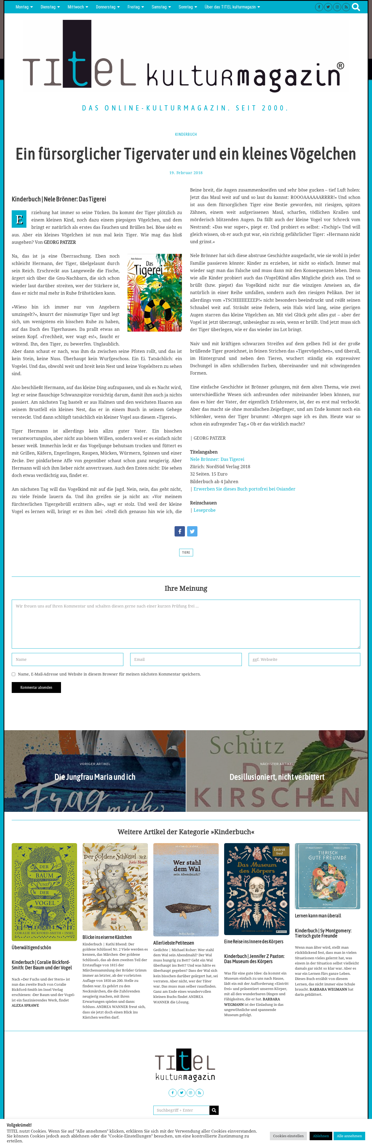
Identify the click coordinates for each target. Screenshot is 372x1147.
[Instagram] (337, 7)
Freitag (133, 7)
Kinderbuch (186, 134)
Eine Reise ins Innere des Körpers (253, 941)
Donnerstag (105, 7)
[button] (214, 1110)
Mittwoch (76, 7)
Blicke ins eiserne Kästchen (107, 937)
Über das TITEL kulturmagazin (230, 7)
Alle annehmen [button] (349, 1135)
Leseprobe (205, 510)
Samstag (159, 7)
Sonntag (186, 7)
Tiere (186, 552)
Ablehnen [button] (321, 1135)
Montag (22, 7)
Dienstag (48, 7)
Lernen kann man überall (318, 915)
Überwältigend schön (31, 947)
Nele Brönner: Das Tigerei (217, 459)
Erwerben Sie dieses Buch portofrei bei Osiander (244, 489)
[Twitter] (328, 7)
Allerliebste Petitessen (173, 943)
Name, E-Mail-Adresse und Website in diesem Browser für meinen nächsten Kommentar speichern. (109, 674)
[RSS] (346, 7)
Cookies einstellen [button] (288, 1135)
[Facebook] (319, 7)
